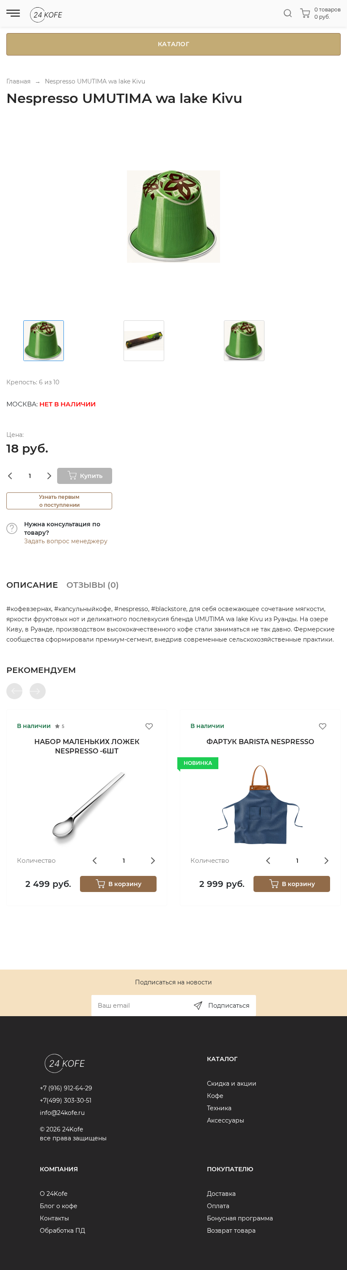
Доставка (221, 1194)
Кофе (215, 1096)
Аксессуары (225, 1120)
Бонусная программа (240, 1218)
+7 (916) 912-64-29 (66, 1088)
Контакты (54, 1218)
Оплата (218, 1206)
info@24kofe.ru (62, 1113)
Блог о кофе (58, 1206)
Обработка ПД (62, 1230)
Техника (219, 1108)
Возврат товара (231, 1230)
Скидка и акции (231, 1083)
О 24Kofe (53, 1194)
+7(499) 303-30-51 (65, 1100)
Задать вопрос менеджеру (65, 541)
